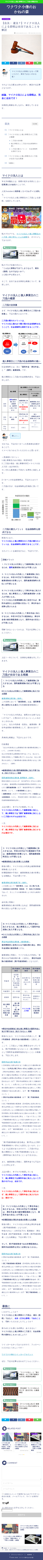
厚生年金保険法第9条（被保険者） (16, 942)
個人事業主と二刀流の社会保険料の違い (24, 145)
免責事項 (29, 1554)
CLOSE (35, 123)
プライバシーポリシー (17, 1554)
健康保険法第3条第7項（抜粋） (15, 883)
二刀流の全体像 (17, 140)
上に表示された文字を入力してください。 (18, 1508)
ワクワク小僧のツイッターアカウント (17, 1354)
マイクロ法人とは (16, 130)
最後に (12, 163)
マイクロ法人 (6, 19)
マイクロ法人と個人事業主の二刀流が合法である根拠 (23, 157)
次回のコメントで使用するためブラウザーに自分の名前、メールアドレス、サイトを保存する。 (21, 1496)
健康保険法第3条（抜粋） (12, 698)
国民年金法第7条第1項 (11, 1062)
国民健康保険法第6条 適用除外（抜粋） (18, 778)
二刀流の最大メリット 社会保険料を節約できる (24, 150)
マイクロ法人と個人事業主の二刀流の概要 (23, 135)
